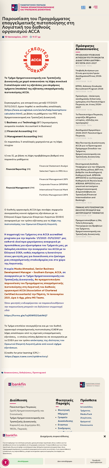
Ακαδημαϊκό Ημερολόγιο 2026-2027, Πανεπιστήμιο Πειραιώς (89, 133)
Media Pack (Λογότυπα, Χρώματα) (86, 418)
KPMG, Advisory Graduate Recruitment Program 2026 (89, 87)
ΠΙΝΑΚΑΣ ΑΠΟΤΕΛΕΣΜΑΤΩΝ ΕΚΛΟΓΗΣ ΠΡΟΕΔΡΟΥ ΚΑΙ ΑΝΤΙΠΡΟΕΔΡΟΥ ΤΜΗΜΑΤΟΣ (90, 210)
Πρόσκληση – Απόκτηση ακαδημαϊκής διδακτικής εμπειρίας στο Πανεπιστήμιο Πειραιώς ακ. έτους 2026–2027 (90, 101)
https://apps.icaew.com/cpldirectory (26, 356)
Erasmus (63, 424)
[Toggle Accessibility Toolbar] (5, 462)
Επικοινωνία (86, 425)
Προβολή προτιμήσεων (96, 461)
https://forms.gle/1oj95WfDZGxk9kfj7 (25, 315)
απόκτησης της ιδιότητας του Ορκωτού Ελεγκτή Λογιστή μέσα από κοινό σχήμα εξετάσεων (34, 344)
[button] (104, 436)
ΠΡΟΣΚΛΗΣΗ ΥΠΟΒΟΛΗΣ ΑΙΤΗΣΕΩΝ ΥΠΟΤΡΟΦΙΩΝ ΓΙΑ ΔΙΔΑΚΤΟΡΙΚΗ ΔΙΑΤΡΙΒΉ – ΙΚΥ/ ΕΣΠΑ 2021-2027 (90, 59)
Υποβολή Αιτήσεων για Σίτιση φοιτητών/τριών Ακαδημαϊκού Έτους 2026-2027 (89, 74)
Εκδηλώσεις (25, 372)
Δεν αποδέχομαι (64, 461)
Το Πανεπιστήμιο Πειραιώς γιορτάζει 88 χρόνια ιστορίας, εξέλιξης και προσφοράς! (89, 118)
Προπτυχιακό (39, 372)
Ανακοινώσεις (11, 372)
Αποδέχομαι (23, 461)
